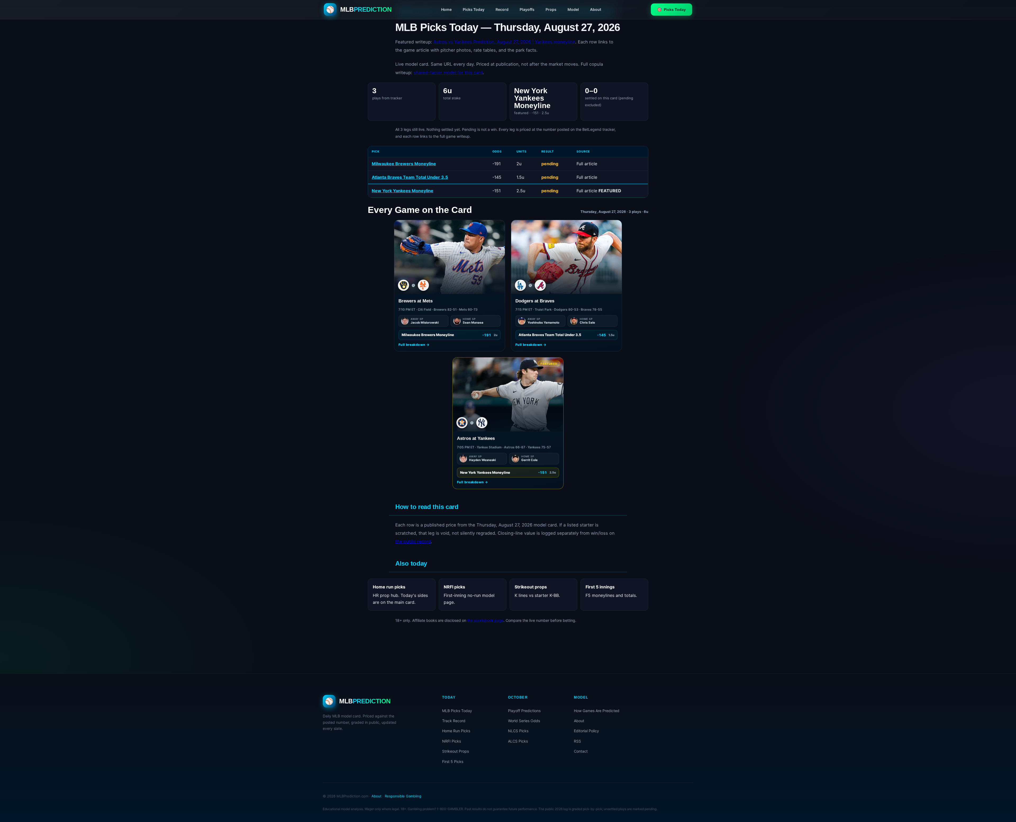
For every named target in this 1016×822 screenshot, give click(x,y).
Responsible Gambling (403, 796)
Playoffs (527, 9)
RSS (577, 741)
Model (573, 9)
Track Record (453, 720)
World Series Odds (524, 720)
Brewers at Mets (415, 300)
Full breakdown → (413, 345)
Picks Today (473, 9)
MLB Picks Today (457, 710)
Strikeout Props (455, 751)
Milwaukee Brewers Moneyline (404, 163)
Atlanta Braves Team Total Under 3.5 (410, 177)
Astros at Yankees (476, 438)
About (595, 9)
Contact (581, 751)
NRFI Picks (451, 741)
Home (446, 9)
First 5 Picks (452, 761)
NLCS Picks (518, 731)
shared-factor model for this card (448, 72)
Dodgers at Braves (534, 300)
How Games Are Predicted (596, 710)
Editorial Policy (586, 731)
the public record (413, 541)
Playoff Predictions (524, 710)
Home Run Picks (456, 731)
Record (502, 9)
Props (551, 9)
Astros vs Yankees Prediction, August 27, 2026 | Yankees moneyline (504, 41)
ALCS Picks (518, 741)
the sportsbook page (485, 620)
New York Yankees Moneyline (402, 190)
